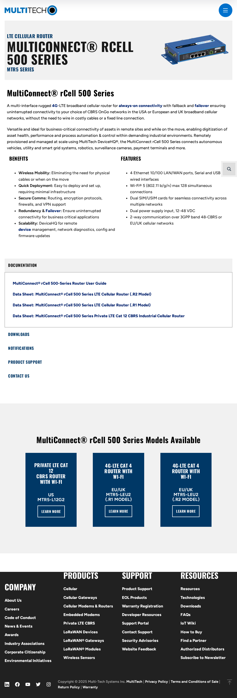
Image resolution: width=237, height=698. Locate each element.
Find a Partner (193, 640)
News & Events (18, 626)
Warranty (90, 687)
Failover (53, 210)
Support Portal (135, 623)
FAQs (185, 614)
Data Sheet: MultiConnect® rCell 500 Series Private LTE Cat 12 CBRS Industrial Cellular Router (99, 316)
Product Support (137, 588)
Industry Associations (24, 643)
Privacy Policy (156, 682)
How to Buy (191, 632)
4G (55, 105)
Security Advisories (140, 640)
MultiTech (134, 682)
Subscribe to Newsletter (203, 657)
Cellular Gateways (80, 597)
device (25, 229)
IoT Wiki (188, 623)
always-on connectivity (140, 105)
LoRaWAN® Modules (82, 649)
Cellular (70, 588)
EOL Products (134, 597)
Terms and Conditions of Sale (194, 682)
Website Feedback (139, 649)
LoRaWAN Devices (80, 632)
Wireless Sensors (79, 657)
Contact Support (137, 632)
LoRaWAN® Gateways (83, 640)
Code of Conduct (20, 617)
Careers (12, 609)
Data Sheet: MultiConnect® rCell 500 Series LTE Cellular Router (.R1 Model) (82, 305)
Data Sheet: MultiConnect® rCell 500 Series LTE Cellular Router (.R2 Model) (82, 294)
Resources (190, 588)
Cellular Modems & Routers (88, 606)
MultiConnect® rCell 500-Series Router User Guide (59, 283)
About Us (13, 600)
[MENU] (225, 10)
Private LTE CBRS (79, 623)
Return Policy (69, 687)
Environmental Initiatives (28, 660)
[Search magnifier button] (229, 169)
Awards (12, 634)
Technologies (193, 597)
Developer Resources (141, 614)
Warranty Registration (142, 606)
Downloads (191, 606)
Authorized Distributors (202, 649)
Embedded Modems (81, 614)
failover (202, 105)
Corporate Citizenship (25, 652)
